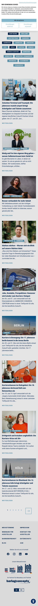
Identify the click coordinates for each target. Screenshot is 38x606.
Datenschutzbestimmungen (27, 2)
